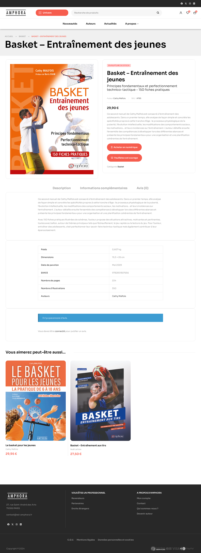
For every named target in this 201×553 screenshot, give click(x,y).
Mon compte (144, 498)
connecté (60, 331)
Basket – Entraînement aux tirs (88, 445)
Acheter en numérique (126, 147)
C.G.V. (70, 539)
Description (62, 188)
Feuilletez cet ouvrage (126, 157)
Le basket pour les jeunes (21, 445)
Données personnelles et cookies (116, 539)
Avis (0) (142, 188)
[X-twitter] (186, 3)
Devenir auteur (145, 513)
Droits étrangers (80, 508)
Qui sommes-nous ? (147, 508)
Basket (22, 36)
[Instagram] (190, 3)
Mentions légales (86, 539)
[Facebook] (182, 3)
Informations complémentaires (103, 188)
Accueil (9, 36)
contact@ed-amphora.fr (19, 514)
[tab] (61, 189)
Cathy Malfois (119, 98)
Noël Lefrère (75, 449)
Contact (141, 503)
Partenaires (78, 503)
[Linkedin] (194, 3)
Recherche (158, 12)
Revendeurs (78, 498)
